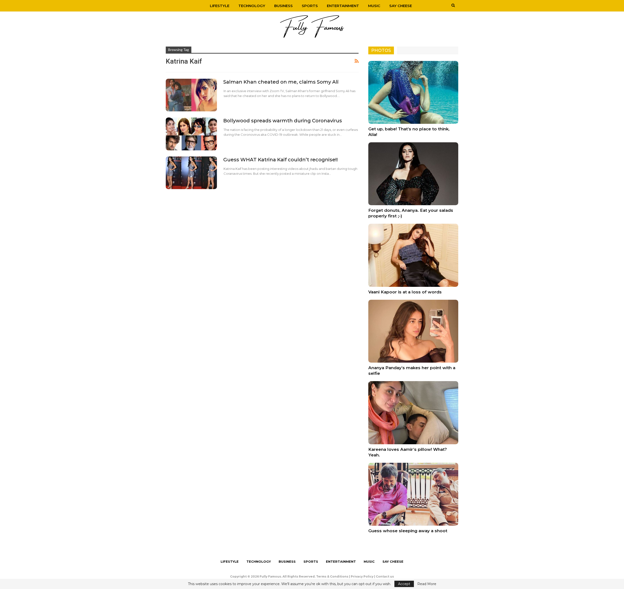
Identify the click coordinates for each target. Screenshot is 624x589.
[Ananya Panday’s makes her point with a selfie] (413, 331)
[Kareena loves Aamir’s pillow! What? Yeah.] (413, 412)
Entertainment (343, 5)
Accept (404, 584)
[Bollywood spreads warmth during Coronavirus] (191, 133)
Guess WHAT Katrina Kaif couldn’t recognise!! (280, 160)
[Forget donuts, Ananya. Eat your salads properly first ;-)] (413, 173)
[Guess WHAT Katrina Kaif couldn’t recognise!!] (191, 172)
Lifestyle (219, 5)
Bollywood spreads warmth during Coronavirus (282, 121)
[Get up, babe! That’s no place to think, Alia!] (413, 92)
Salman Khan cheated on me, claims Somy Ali (281, 82)
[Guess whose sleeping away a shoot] (413, 494)
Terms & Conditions (332, 576)
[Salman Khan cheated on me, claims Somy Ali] (191, 95)
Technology (251, 5)
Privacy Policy (362, 576)
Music (374, 5)
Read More (426, 584)
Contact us (385, 576)
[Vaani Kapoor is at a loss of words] (413, 255)
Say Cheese (400, 5)
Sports (310, 5)
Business (283, 5)
